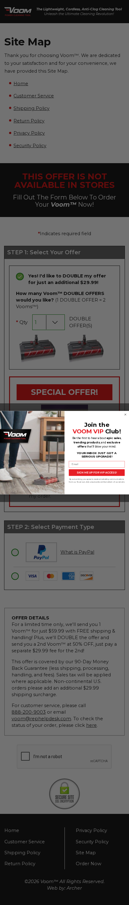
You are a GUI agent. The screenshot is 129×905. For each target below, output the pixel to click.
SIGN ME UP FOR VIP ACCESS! (97, 472)
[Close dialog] (125, 414)
